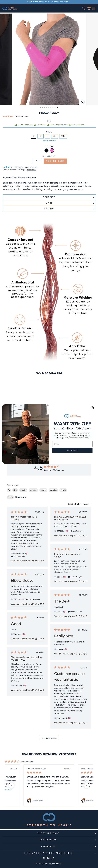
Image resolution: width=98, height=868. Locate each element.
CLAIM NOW (72, 451)
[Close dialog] (92, 407)
